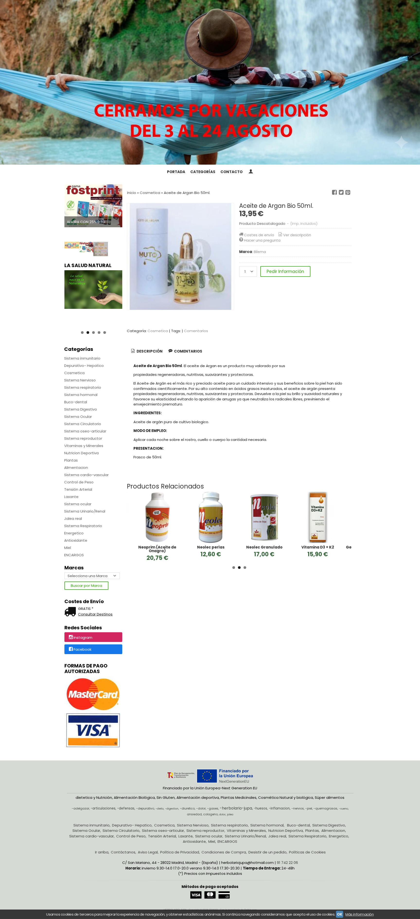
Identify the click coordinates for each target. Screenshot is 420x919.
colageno (210, 814)
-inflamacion (279, 808)
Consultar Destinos (95, 614)
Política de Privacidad (179, 852)
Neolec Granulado (264, 547)
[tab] (146, 351)
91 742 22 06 (287, 862)
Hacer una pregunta (262, 240)
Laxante (71, 496)
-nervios (297, 808)
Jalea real (73, 518)
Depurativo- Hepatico (84, 365)
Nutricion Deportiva (81, 452)
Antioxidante (75, 540)
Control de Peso (79, 482)
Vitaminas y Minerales (83, 445)
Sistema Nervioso (80, 380)
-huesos (260, 808)
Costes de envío (259, 234)
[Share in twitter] (341, 192)
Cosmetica (74, 372)
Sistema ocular (77, 503)
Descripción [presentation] (149, 351)
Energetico (74, 533)
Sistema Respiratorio (83, 525)
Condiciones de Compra (223, 852)
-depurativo (145, 808)
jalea (230, 814)
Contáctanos (123, 852)
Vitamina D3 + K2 (317, 547)
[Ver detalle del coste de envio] (71, 612)
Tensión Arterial (78, 489)
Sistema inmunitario (82, 358)
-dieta (160, 808)
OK (339, 914)
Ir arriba (101, 852)
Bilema (260, 251)
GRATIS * (85, 608)
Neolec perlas (211, 547)
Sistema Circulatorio (82, 423)
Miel (67, 547)
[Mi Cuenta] (250, 172)
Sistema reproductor (83, 438)
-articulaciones (103, 808)
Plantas (71, 460)
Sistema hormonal (80, 394)
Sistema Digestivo (80, 409)
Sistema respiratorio (82, 387)
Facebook (82, 649)
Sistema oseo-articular (85, 431)
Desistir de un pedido (267, 852)
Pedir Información (285, 271)
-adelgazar (80, 808)
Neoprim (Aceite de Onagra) (157, 549)
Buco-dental (75, 402)
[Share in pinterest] (347, 192)
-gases (212, 808)
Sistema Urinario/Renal (84, 511)
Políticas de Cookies (307, 852)
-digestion (171, 808)
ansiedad (194, 814)
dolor (222, 814)
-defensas (125, 808)
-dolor (201, 808)
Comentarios (196, 330)
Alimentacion (76, 467)
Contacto (231, 171)
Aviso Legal (148, 852)
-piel (308, 808)
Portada (176, 171)
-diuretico (187, 808)
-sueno (343, 808)
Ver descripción (297, 234)
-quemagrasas (325, 808)
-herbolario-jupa (236, 808)
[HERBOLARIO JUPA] (210, 82)
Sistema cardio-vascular (86, 474)
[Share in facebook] (334, 192)
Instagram (83, 637)
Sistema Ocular (78, 416)
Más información (359, 914)
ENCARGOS (74, 554)
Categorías (202, 171)
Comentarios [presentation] (187, 351)
